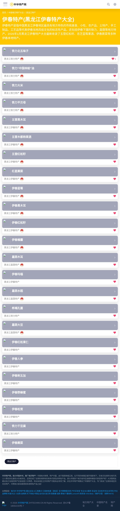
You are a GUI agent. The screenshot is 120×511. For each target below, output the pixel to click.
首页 (4, 12)
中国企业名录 (39, 494)
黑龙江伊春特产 (11, 127)
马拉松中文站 (102, 491)
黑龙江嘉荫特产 (11, 264)
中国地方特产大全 (16, 12)
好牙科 (111, 491)
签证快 (94, 491)
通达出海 (29, 491)
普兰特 (47, 494)
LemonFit (75, 494)
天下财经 (30, 494)
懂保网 (69, 494)
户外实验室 (75, 491)
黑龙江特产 (31, 12)
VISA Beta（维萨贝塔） (95, 494)
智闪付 (13, 491)
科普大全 (11, 494)
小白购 (18, 494)
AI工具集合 (37, 491)
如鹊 (58, 494)
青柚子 (63, 494)
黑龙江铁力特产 (11, 59)
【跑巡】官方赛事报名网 (61, 491)
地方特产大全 (88, 504)
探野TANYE (109, 494)
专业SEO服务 (86, 491)
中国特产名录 (102, 504)
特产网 (113, 504)
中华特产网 (21, 491)
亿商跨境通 (46, 491)
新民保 (82, 494)
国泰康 (53, 494)
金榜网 (23, 494)
